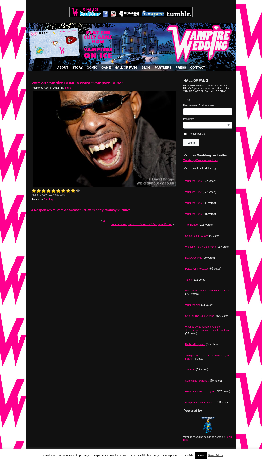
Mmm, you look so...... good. (200, 391)
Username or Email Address (198, 105)
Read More (215, 455)
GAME (106, 67)
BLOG (146, 67)
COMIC (92, 67)
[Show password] (228, 125)
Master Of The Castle (197, 268)
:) (104, 220)
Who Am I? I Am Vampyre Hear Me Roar (207, 290)
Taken (188, 279)
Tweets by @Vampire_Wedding (200, 160)
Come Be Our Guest (196, 235)
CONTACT (197, 67)
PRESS (181, 67)
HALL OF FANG (126, 67)
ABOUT (62, 67)
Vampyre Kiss (192, 305)
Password (188, 119)
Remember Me (197, 133)
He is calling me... (195, 344)
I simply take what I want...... (200, 402)
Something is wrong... (197, 380)
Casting (48, 199)
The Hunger (192, 224)
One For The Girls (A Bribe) (200, 316)
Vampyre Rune (193, 181)
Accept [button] (201, 455)
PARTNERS (163, 67)
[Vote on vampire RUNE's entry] (104, 185)
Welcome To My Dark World (200, 246)
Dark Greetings (193, 257)
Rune (68, 87)
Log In (191, 142)
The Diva (190, 369)
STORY (77, 67)
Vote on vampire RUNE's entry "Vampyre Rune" (77, 83)
